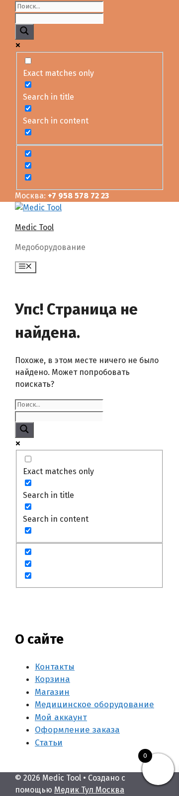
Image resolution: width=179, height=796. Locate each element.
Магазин (52, 692)
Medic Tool (34, 227)
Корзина (52, 679)
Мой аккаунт (61, 717)
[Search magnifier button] (24, 32)
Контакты (55, 667)
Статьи (49, 742)
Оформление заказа (77, 730)
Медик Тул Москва (89, 790)
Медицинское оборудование (94, 704)
